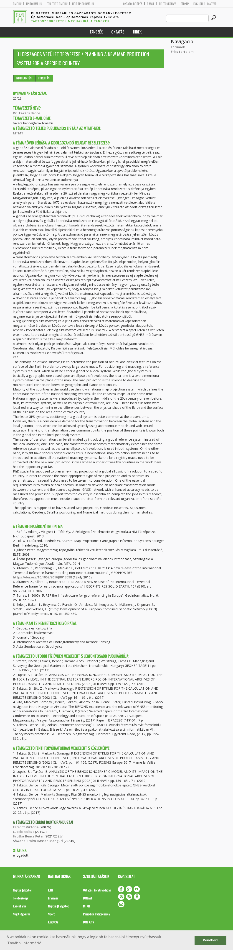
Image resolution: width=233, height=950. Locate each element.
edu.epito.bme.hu (57, 3)
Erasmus (53, 898)
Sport (51, 913)
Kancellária (19, 906)
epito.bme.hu (34, 3)
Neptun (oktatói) (22, 890)
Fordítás (44, 78)
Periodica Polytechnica (96, 913)
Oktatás (117, 32)
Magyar (212, 3)
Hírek (137, 32)
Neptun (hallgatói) (58, 906)
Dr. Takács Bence (26, 113)
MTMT (18, 133)
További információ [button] (24, 942)
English (198, 3)
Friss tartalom (182, 51)
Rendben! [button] (210, 940)
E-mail (150, 3)
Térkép (184, 3)
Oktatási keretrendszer (97, 890)
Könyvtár (53, 921)
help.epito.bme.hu (83, 3)
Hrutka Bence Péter (28, 836)
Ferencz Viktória (26, 827)
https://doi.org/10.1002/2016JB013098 (42, 577)
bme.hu (17, 3)
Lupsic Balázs (23, 831)
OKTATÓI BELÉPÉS (132, 3)
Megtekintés (24, 78)
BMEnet (87, 898)
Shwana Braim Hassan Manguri (38, 841)
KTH (50, 890)
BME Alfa (88, 921)
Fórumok (178, 47)
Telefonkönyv (167, 3)
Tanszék (96, 32)
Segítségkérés (21, 913)
